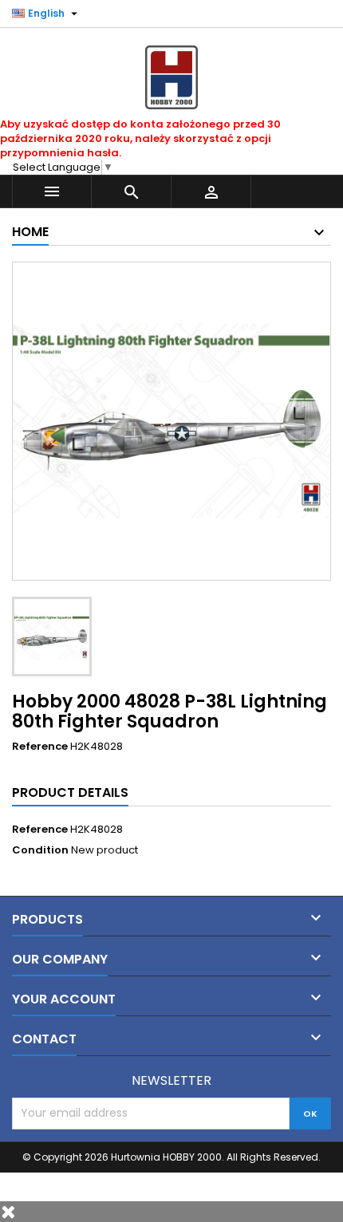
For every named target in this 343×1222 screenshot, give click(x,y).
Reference (40, 746)
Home (30, 232)
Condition (40, 850)
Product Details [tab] (70, 792)
